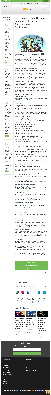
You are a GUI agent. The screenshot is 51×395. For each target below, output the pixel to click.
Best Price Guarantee (7, 374)
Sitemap (27, 367)
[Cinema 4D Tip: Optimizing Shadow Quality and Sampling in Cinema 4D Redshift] (20, 314)
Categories (13, 9)
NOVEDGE (9, 390)
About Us (25, 10)
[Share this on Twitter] (39, 272)
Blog (30, 9)
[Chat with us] (48, 392)
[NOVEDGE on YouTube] (31, 370)
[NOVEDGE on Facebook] (29, 370)
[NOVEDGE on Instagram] (38, 370)
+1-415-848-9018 (32, 268)
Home (5, 9)
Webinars (20, 9)
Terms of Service (6, 365)
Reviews (5, 386)
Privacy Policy (6, 370)
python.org (18, 103)
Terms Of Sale (6, 367)
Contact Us (5, 363)
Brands (8, 9)
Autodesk (22, 286)
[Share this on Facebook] (42, 272)
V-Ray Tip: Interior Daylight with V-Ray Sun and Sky (31, 322)
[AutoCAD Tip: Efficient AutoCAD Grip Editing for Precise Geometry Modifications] (42, 314)
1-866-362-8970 (27, 4)
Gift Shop (38, 9)
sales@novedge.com (32, 265)
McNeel (17, 286)
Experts (33, 9)
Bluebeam (39, 286)
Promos (25, 9)
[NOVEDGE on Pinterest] (36, 370)
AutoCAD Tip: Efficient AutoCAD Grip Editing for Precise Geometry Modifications (41, 324)
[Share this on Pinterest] (45, 272)
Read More (17, 334)
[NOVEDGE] (7, 5)
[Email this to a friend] (45, 276)
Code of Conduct (6, 372)
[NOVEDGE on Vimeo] (34, 370)
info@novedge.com (41, 4)
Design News (6, 383)
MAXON (44, 286)
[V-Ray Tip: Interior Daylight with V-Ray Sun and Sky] (31, 314)
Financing (43, 9)
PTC (33, 286)
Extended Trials (6, 381)
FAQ (47, 9)
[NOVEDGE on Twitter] (27, 370)
